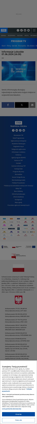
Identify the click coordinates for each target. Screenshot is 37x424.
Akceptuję (18, 414)
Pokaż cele (18, 420)
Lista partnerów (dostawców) (11, 409)
